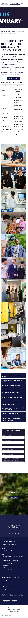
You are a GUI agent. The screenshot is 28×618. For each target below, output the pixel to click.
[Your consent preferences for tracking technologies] (2, 615)
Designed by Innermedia (14, 611)
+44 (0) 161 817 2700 (7, 586)
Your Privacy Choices (7, 615)
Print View (4, 556)
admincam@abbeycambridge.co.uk (10, 573)
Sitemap (9, 609)
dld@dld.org (5, 554)
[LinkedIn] (18, 534)
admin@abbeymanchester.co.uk (10, 589)
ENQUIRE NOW (14, 22)
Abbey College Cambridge (10, 560)
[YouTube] (15, 534)
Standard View (11, 556)
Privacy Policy (14, 609)
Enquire (6, 601)
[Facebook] (10, 534)
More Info (14, 497)
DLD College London (8, 541)
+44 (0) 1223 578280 (7, 569)
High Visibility (19, 556)
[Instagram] (12, 534)
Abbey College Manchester (10, 577)
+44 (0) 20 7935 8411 (7, 550)
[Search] (22, 3)
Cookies (18, 609)
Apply (14, 601)
